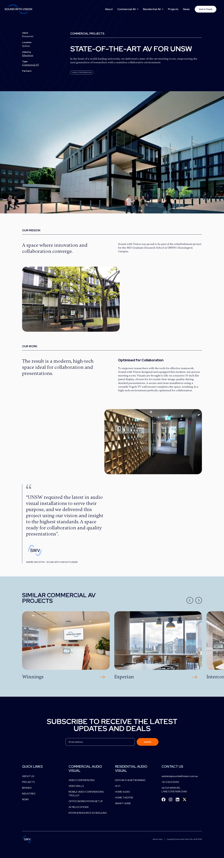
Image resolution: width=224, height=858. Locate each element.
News (186, 9)
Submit (147, 742)
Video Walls (76, 786)
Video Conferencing (82, 780)
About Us (28, 776)
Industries (28, 793)
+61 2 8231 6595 (170, 782)
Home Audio (122, 791)
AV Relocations (79, 807)
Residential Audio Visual (131, 768)
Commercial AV (126, 9)
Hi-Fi (117, 786)
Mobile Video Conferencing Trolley (86, 793)
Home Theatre (124, 797)
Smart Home (123, 803)
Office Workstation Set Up (86, 801)
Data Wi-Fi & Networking (130, 780)
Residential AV (152, 9)
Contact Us (172, 766)
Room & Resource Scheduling (88, 812)
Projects (173, 9)
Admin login (158, 839)
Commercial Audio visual (85, 768)
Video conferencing (82, 72)
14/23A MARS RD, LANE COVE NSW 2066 (174, 789)
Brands (27, 787)
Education (27, 55)
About (109, 9)
